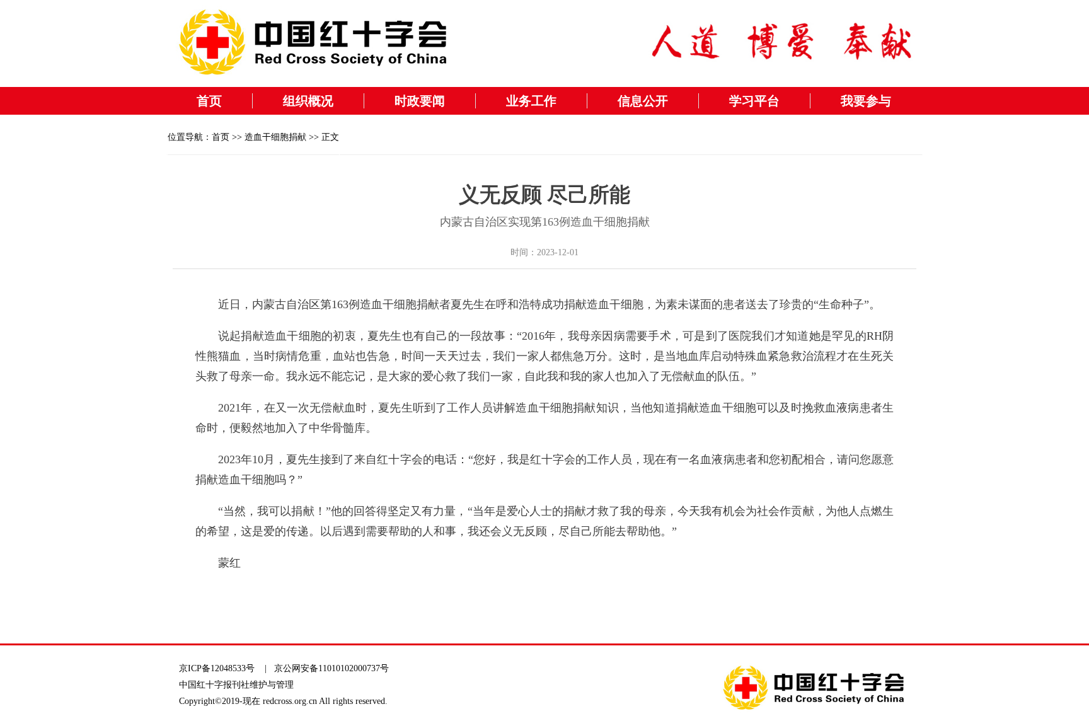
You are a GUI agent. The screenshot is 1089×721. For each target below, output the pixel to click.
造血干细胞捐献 (275, 137)
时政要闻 (420, 101)
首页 (209, 101)
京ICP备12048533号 (217, 668)
